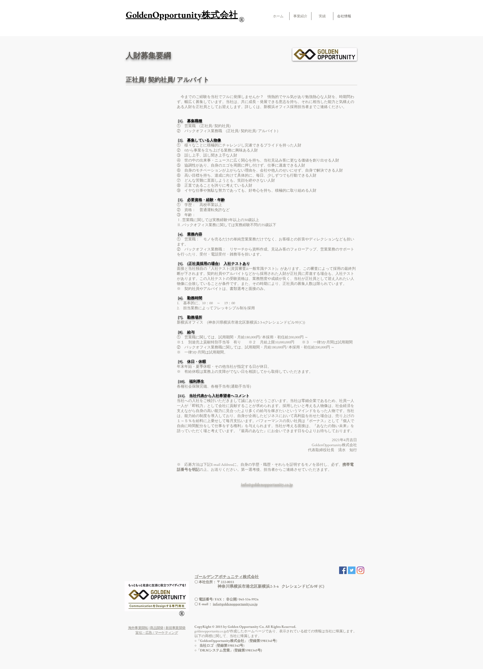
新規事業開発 (176, 628)
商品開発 (156, 628)
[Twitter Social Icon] (351, 570)
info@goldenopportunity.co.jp (235, 604)
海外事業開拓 (138, 628)
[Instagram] (360, 570)
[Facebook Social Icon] (343, 570)
